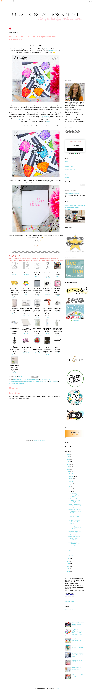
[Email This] (32, 377)
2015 (68, 563)
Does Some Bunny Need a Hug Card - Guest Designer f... (74, 532)
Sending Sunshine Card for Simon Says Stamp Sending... (74, 511)
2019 (68, 469)
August (71, 484)
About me (67, 164)
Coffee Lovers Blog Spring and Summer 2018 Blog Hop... (74, 500)
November (71, 476)
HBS (16, 274)
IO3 (49, 294)
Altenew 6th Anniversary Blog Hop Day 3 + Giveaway (78, 624)
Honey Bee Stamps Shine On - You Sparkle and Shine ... (74, 505)
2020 (68, 466)
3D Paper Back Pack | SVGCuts (77, 675)
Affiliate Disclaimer (70, 169)
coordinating (12, 120)
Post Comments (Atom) (40, 440)
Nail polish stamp (27, 381)
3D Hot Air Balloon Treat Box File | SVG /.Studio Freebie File (78, 647)
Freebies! (67, 177)
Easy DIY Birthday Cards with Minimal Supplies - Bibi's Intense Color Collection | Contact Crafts (75, 633)
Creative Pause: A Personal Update (76, 668)
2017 (68, 558)
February (71, 553)
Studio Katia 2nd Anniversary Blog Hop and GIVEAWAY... (74, 495)
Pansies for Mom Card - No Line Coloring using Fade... (74, 516)
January (71, 555)
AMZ (16, 297)
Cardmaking (16, 379)
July (70, 486)
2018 (68, 471)
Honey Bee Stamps (45, 379)
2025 (68, 454)
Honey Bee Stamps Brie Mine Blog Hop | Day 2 (78, 639)
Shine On (48, 49)
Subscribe (75, 149)
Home (36, 436)
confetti (48, 121)
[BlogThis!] (33, 377)
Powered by (71, 153)
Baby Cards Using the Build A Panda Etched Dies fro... (74, 522)
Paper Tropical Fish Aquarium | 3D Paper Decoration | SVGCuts (75, 207)
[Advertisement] (75, 54)
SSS (13, 274)
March (70, 550)
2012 (68, 571)
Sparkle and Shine (14, 383)
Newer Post (13, 436)
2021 (68, 464)
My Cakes (68, 175)
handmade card (35, 379)
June (70, 489)
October (71, 479)
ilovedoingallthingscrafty (15, 381)
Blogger (57, 688)
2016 (68, 561)
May (70, 491)
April (70, 548)
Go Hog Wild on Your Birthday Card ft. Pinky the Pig (74, 538)
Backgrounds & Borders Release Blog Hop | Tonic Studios (78, 654)
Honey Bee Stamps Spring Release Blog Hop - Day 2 (74, 543)
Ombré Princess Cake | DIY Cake (77, 661)
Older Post (59, 436)
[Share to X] (35, 377)
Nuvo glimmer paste (38, 381)
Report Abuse (69, 601)
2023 (68, 459)
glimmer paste (45, 116)
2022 (68, 461)
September (72, 481)
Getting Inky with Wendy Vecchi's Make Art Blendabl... (74, 527)
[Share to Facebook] (36, 377)
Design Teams (69, 166)
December (71, 474)
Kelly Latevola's (53, 50)
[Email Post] (29, 376)
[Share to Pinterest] (37, 377)
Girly (21, 379)
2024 (68, 456)
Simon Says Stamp (53, 381)
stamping (21, 383)
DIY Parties (68, 172)
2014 (68, 566)
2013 (68, 568)
